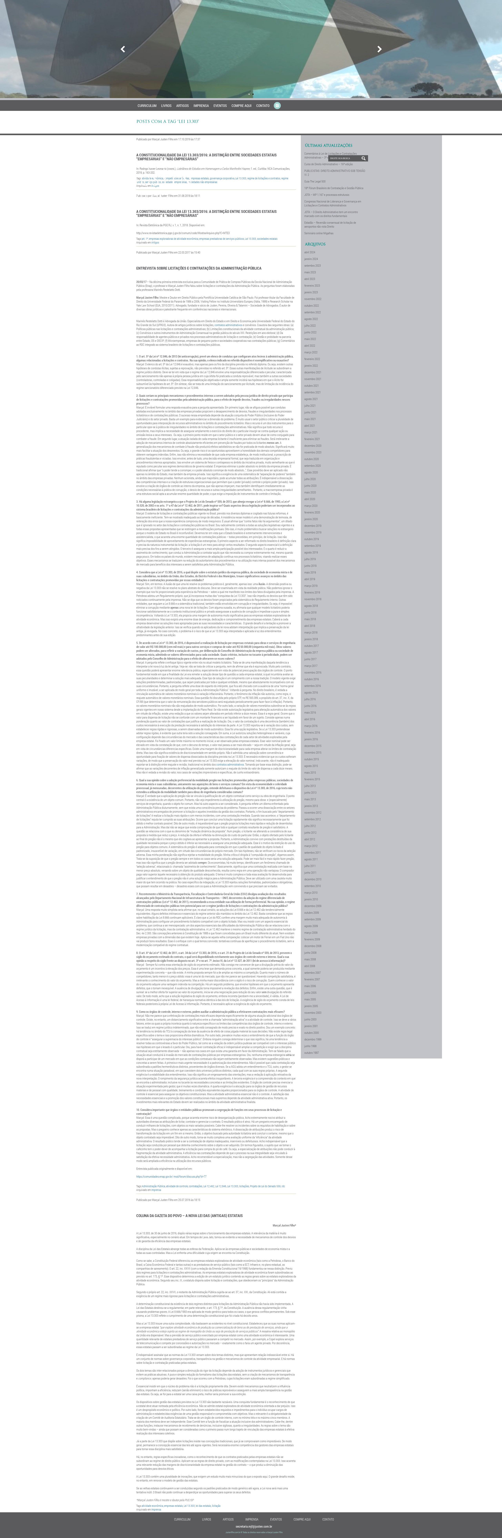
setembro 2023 (312, 265)
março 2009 (310, 932)
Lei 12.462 (208, 1186)
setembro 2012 (312, 819)
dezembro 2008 (312, 946)
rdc (283, 1186)
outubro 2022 (311, 305)
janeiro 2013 (311, 806)
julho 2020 (310, 479)
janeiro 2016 (311, 739)
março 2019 (310, 586)
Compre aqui (242, 105)
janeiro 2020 (311, 519)
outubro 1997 (311, 1053)
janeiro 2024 (311, 259)
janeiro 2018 (311, 639)
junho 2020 (310, 486)
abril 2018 (309, 626)
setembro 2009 (312, 919)
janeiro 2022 (311, 365)
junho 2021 (310, 412)
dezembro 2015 (312, 746)
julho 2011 (310, 866)
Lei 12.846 (220, 1186)
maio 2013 (310, 799)
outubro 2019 (311, 539)
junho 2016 (310, 706)
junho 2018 (310, 612)
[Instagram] (277, 105)
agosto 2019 (311, 552)
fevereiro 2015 (312, 779)
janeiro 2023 (311, 292)
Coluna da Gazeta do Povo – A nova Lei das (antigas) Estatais (189, 1215)
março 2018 (310, 632)
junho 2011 (310, 872)
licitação (216, 1506)
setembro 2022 (312, 312)
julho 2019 (310, 559)
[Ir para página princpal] (163, 199)
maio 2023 (310, 272)
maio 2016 (310, 712)
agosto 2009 (311, 926)
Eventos (220, 105)
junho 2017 (310, 659)
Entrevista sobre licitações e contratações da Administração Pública (198, 268)
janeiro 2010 (311, 899)
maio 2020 (310, 492)
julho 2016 (310, 699)
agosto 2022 (311, 319)
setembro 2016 (312, 686)
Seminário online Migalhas (318, 233)
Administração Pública (153, 1186)
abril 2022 (309, 345)
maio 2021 (310, 419)
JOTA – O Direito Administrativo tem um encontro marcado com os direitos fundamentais (331, 214)
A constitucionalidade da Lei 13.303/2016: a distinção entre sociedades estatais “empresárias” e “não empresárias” (206, 213)
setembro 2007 (312, 973)
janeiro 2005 (311, 1006)
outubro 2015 (311, 759)
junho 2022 (310, 332)
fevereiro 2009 (312, 939)
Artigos (182, 105)
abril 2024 (309, 252)
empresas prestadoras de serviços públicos (221, 239)
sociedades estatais (267, 239)
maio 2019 (310, 572)
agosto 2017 (311, 652)
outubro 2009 (311, 912)
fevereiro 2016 (312, 732)
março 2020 (310, 506)
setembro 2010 (312, 886)
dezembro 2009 (312, 906)
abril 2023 (309, 279)
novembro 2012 (312, 812)
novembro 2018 (312, 599)
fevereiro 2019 (312, 592)
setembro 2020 (312, 466)
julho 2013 (310, 786)
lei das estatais (203, 1506)
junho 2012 (310, 832)
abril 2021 (309, 426)
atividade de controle (177, 1186)
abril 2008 (309, 966)
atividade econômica (152, 1506)
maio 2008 (310, 959)
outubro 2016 (311, 679)
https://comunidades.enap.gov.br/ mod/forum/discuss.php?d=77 (171, 1176)
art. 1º (145, 239)
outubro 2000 (311, 1033)
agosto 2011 (311, 859)
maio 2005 (310, 999)
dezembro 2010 (312, 879)
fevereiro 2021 (312, 439)
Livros (166, 105)
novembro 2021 (312, 379)
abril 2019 (309, 579)
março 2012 (310, 846)
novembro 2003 (312, 1013)
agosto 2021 (311, 399)
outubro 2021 (311, 385)
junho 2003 (310, 1019)
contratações (195, 1186)
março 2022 (310, 352)
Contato (262, 105)
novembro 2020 (312, 452)
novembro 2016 (312, 672)
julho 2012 (310, 826)
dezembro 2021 (312, 372)
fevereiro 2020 (312, 512)
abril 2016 (309, 719)
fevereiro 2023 (312, 285)
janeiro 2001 (311, 1026)
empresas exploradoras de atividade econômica (173, 239)
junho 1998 (310, 1046)
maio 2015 (310, 772)
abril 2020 (309, 499)
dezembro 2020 (312, 446)
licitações (244, 1186)
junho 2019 (310, 566)
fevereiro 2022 (312, 359)
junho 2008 (310, 953)
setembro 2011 (312, 852)
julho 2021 (310, 406)
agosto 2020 (311, 472)
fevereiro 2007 (312, 979)
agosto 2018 (311, 606)
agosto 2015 (311, 766)
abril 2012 (309, 839)
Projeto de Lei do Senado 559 (265, 1186)
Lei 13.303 (250, 239)
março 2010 (310, 892)
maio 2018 (310, 619)
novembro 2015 (312, 752)
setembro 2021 (312, 392)
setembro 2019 (312, 546)
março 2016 (310, 726)
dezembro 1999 (312, 1039)
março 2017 (310, 666)
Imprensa (201, 105)
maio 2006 (310, 986)
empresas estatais (173, 1506)
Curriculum (147, 105)
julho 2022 (310, 325)
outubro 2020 (311, 459)
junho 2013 (310, 792)
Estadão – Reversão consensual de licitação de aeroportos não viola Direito (330, 224)
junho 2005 (310, 993)
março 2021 (310, 432)
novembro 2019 (312, 532)
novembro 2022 (312, 299)
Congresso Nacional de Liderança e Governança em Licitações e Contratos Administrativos (332, 203)
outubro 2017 (311, 646)
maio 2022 (310, 339)
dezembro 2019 (312, 526)
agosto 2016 (311, 692)
